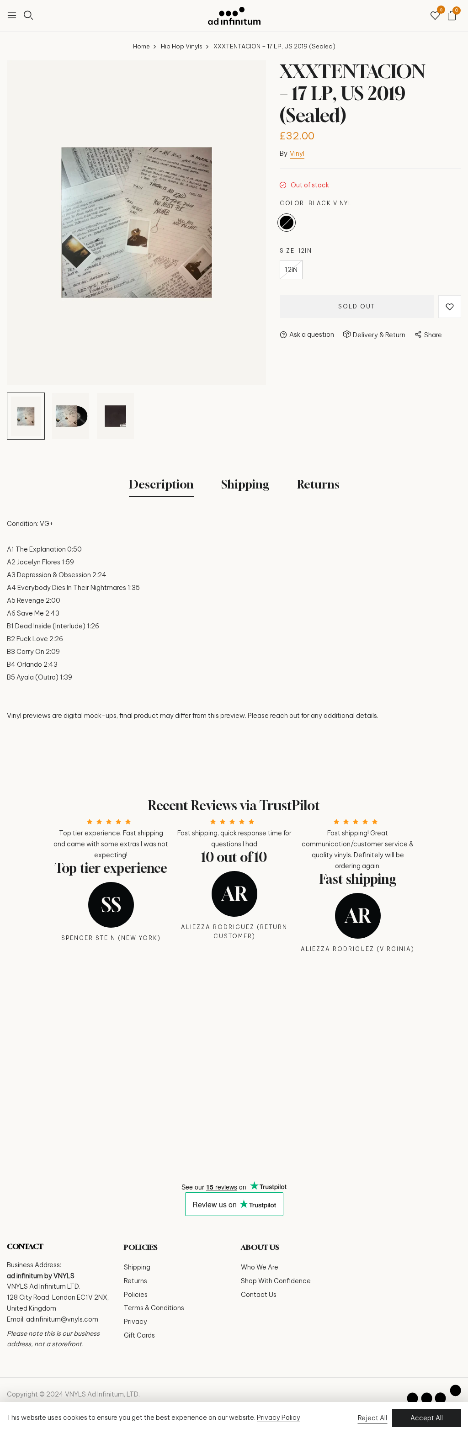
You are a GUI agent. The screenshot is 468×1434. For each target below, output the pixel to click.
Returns (135, 1281)
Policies (136, 1295)
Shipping (137, 1267)
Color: (316, 203)
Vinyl (297, 153)
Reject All (372, 1418)
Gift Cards (139, 1335)
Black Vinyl (286, 222)
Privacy (135, 1321)
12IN (291, 270)
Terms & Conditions (154, 1308)
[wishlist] (435, 16)
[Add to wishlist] (449, 306)
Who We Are (259, 1267)
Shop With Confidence (276, 1281)
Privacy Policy (278, 1417)
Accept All (426, 1418)
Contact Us (259, 1295)
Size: (296, 250)
